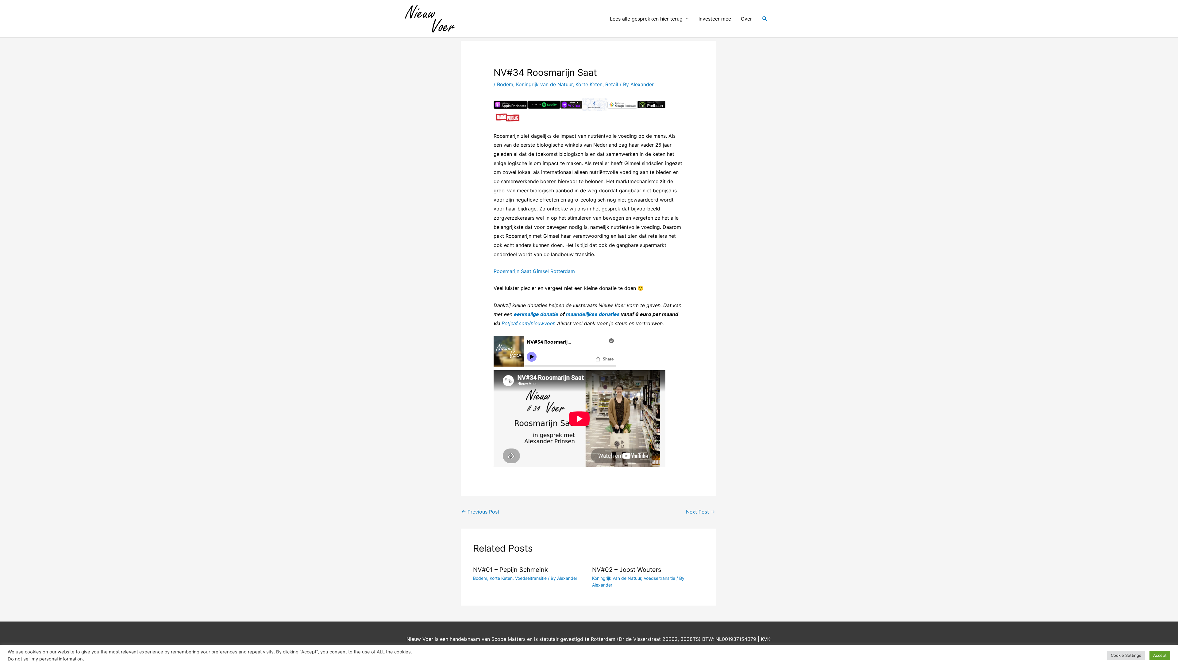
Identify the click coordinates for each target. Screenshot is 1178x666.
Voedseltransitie (531, 578)
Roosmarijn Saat (512, 271)
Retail (611, 84)
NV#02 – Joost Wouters (626, 569)
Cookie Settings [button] (1126, 655)
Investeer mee (715, 19)
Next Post (700, 512)
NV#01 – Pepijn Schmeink (510, 569)
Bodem (505, 84)
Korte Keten (589, 84)
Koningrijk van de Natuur (544, 84)
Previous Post (480, 512)
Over (746, 19)
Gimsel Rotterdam (554, 271)
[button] (765, 19)
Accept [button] (1160, 655)
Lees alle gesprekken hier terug (646, 19)
